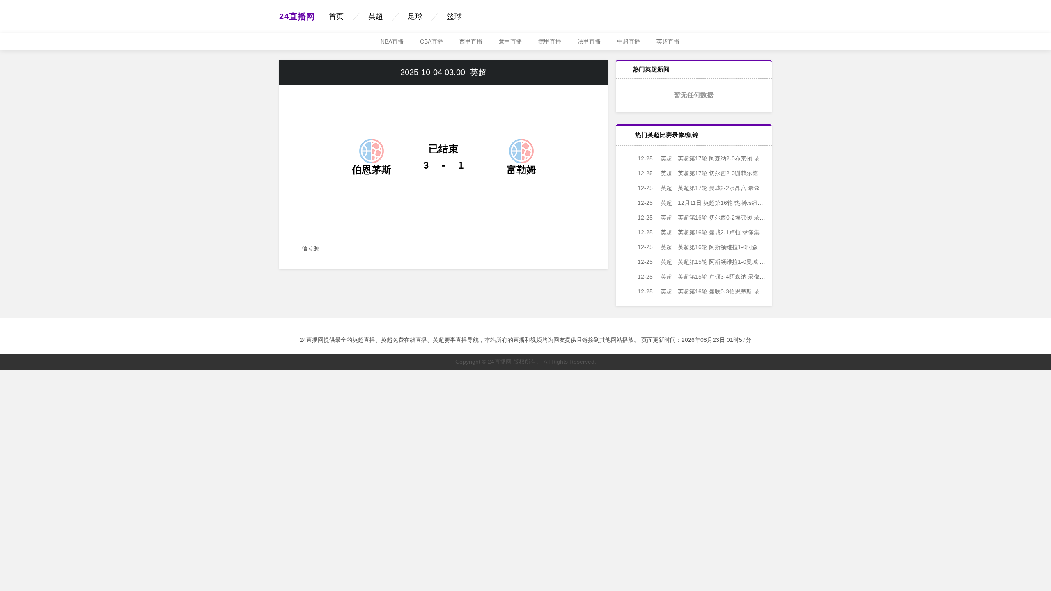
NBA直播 (392, 41)
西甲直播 (470, 41)
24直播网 (297, 16)
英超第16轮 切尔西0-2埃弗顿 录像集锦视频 (713, 217)
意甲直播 (510, 41)
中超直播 (628, 41)
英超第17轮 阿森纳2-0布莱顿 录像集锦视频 (713, 158)
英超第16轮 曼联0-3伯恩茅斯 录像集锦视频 (713, 291)
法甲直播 (589, 41)
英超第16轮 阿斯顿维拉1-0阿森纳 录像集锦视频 (719, 247)
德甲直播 (549, 41)
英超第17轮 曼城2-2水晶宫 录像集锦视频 (710, 188)
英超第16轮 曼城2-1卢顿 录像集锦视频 (707, 232)
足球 (415, 16)
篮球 (454, 16)
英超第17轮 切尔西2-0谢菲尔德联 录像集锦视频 (719, 173)
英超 (375, 16)
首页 (336, 16)
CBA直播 (431, 41)
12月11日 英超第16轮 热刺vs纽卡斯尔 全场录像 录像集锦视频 (736, 202)
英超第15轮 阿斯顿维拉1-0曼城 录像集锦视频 (716, 262)
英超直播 (667, 41)
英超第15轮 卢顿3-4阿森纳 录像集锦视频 (710, 276)
